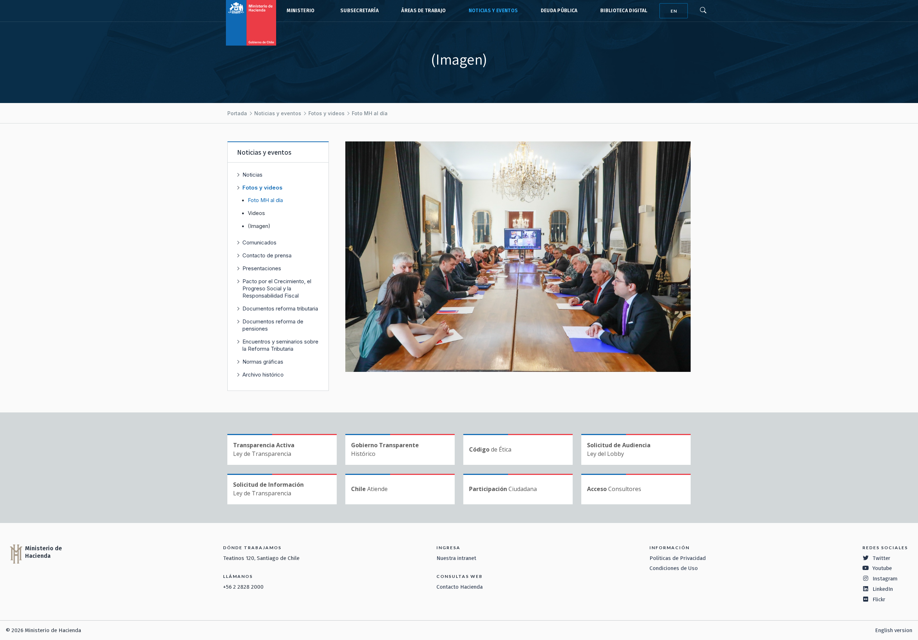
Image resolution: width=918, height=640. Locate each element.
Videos (256, 213)
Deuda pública (559, 11)
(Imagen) (259, 226)
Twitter (881, 558)
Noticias (252, 174)
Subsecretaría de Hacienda (358, 11)
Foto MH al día (370, 113)
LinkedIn (882, 589)
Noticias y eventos (493, 11)
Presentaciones (261, 268)
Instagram (885, 578)
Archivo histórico (263, 374)
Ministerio (300, 11)
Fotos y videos (326, 113)
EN (674, 11)
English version (893, 630)
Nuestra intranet (456, 558)
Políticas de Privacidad (677, 558)
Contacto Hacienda (459, 587)
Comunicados (259, 242)
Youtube (882, 568)
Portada (237, 113)
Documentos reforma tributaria (280, 308)
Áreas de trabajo (423, 11)
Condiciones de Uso (673, 568)
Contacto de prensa (267, 255)
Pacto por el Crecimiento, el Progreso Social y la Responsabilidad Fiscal (276, 288)
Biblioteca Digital (624, 11)
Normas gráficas (262, 361)
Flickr (878, 599)
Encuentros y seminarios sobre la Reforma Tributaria (280, 345)
